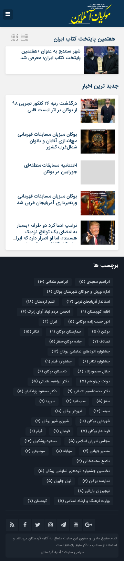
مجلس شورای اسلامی (89, 441)
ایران (50, 322)
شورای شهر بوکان (52, 421)
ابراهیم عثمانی (53, 282)
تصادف (101, 342)
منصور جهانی (96, 451)
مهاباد (64, 451)
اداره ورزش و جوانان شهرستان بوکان (78, 292)
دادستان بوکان (52, 371)
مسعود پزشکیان (41, 441)
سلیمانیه (75, 401)
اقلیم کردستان (40, 302)
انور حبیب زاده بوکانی (89, 322)
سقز (103, 401)
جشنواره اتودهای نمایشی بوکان (81, 352)
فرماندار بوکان (95, 431)
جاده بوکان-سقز (65, 342)
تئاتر (31, 332)
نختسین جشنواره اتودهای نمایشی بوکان (74, 471)
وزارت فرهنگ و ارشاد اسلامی (84, 501)
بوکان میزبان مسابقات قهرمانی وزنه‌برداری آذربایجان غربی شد (47, 199)
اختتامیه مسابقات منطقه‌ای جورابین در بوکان (50, 168)
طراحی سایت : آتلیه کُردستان (62, 552)
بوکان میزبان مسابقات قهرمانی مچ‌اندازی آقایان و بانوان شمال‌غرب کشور (47, 140)
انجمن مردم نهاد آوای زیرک (45, 312)
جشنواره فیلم (58, 361)
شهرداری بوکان (95, 421)
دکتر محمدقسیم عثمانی (89, 391)
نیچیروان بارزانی (94, 491)
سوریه (47, 401)
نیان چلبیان (58, 481)
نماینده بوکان (96, 481)
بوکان (101, 332)
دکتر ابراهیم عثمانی (50, 381)
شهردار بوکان (68, 411)
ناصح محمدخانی (93, 461)
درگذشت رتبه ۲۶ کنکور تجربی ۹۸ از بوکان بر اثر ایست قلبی (44, 106)
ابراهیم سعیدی (94, 282)
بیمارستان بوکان (65, 332)
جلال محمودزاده (94, 371)
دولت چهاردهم (95, 381)
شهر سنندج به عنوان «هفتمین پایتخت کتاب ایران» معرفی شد (50, 54)
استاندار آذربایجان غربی (88, 302)
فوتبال (61, 431)
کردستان (37, 501)
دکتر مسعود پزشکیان (36, 391)
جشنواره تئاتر (96, 361)
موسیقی (35, 451)
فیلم (36, 431)
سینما (101, 411)
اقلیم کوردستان (95, 312)
